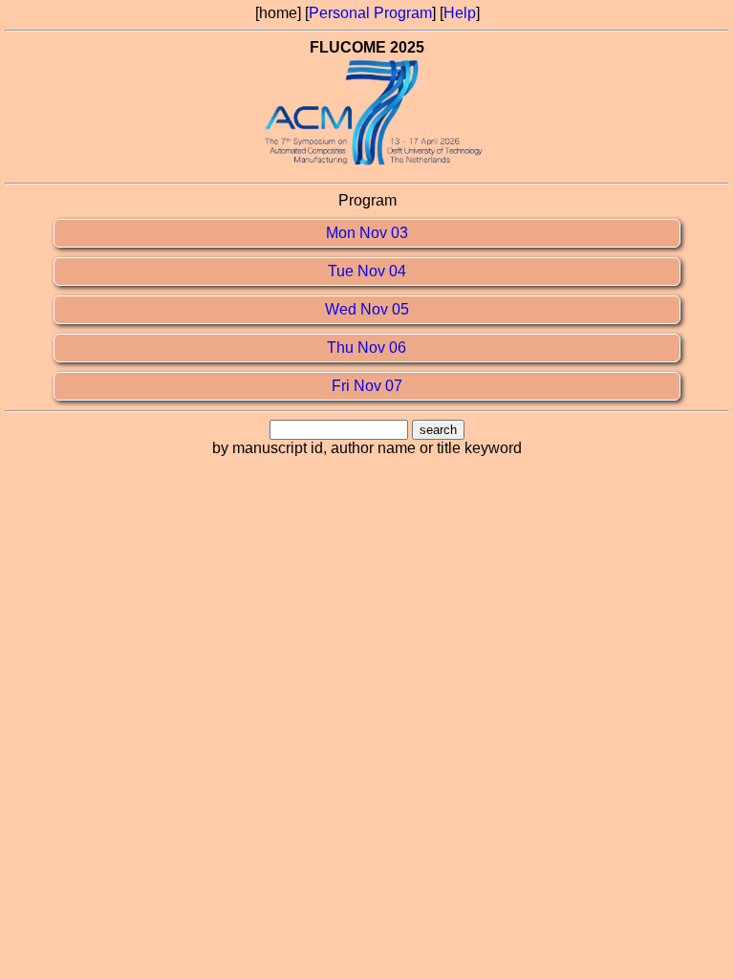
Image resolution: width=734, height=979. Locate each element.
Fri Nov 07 (367, 386)
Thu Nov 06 (366, 347)
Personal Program (370, 13)
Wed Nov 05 (367, 309)
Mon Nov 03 (367, 233)
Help (459, 13)
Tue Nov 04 (367, 271)
